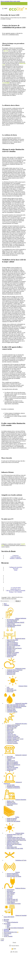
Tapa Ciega (9, 896)
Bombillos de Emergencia (13, 786)
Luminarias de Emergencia (13, 787)
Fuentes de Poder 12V (12, 900)
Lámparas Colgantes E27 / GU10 (15, 739)
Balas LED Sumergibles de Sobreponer (16, 706)
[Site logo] (16, 12)
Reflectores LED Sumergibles (14, 707)
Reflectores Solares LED (13, 842)
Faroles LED (10, 688)
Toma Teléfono (10, 893)
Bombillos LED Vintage (13, 652)
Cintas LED (10, 733)
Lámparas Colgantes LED (13, 737)
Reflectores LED (11, 674)
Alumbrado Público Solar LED (14, 837)
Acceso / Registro (8, 936)
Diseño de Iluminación (12, 922)
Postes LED (10, 730)
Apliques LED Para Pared (13, 725)
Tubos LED (10, 805)
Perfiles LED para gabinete (13, 821)
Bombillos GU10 (11, 649)
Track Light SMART (12, 621)
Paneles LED (10, 656)
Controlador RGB (11, 710)
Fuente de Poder (11, 623)
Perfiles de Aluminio (12, 818)
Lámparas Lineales (11, 655)
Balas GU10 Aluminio (12, 644)
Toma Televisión (11, 892)
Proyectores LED (11, 672)
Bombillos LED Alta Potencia (14, 648)
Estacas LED (10, 691)
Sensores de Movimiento (13, 875)
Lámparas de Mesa (11, 734)
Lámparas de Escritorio (12, 736)
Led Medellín (5, 82)
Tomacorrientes (10, 889)
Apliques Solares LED (12, 841)
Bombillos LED (11, 647)
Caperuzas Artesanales (12, 743)
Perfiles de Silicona (11, 819)
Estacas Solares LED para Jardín (15, 848)
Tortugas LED (10, 732)
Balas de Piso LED (11, 690)
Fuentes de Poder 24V (12, 899)
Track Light (10, 756)
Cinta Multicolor (11, 626)
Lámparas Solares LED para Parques (16, 838)
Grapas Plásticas (11, 902)
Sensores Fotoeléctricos (12, 873)
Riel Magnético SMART (13, 619)
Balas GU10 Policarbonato (13, 645)
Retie (8, 926)
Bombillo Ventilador (12, 653)
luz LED (5, 51)
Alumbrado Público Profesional (14, 670)
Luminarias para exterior (13, 671)
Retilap (8, 925)
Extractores (9, 898)
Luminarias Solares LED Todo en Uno (16, 840)
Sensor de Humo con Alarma (14, 876)
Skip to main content (15, 1)
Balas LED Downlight (12, 640)
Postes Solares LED (12, 847)
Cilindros (9, 759)
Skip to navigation (5, 1)
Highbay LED (10, 801)
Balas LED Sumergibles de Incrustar (16, 704)
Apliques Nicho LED (12, 726)
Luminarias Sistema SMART (14, 625)
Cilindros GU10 (11, 641)
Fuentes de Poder (11, 709)
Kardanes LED (10, 766)
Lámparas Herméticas (12, 803)
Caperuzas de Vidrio (12, 741)
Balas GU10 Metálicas (12, 642)
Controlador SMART (12, 711)
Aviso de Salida (11, 785)
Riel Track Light (11, 757)
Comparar (6, 935)
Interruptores (10, 891)
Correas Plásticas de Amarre (14, 903)
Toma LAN (10, 895)
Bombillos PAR (11, 651)
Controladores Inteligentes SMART (15, 622)
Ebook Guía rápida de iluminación (15, 927)
